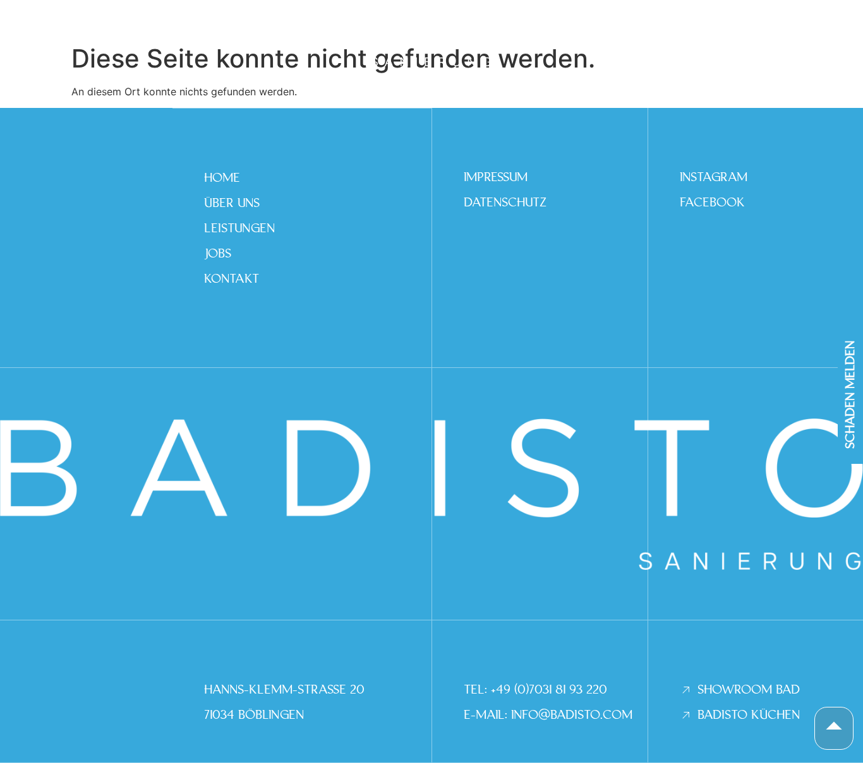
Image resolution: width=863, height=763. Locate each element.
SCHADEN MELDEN (850, 394)
